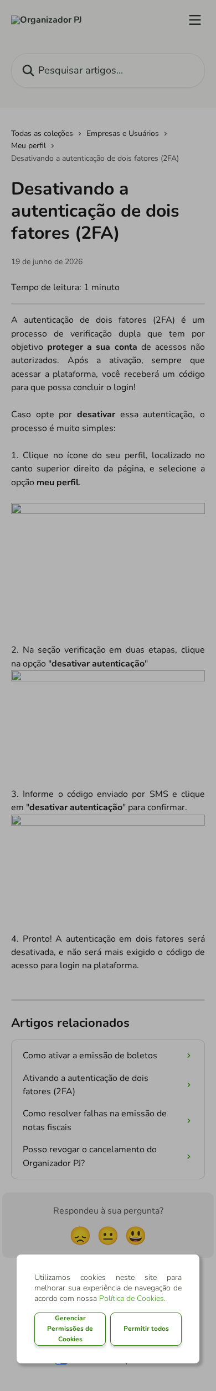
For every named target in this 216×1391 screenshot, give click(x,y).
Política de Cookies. (132, 1298)
